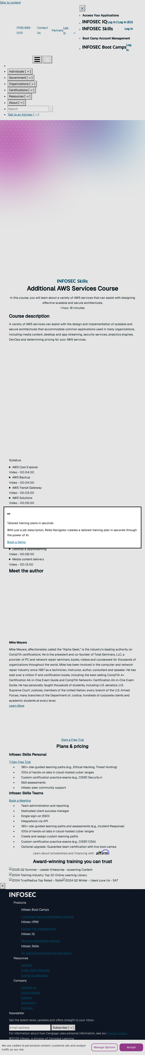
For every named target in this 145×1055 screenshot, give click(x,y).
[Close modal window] (8, 513)
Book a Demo (39, 542)
